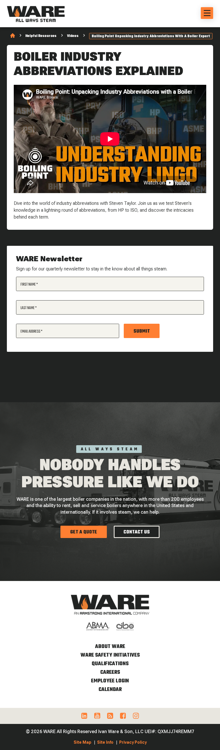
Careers (110, 672)
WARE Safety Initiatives (110, 655)
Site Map (82, 742)
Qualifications (110, 664)
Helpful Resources (40, 36)
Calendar (110, 690)
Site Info (105, 742)
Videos (72, 36)
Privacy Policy (133, 742)
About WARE (110, 647)
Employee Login (110, 681)
